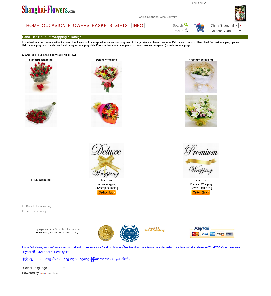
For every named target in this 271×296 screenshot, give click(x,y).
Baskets (102, 25)
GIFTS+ (122, 25)
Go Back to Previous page (37, 206)
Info (138, 25)
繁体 (200, 2)
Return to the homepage (35, 211)
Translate (52, 273)
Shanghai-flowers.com (67, 229)
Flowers (79, 25)
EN (205, 2)
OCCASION (54, 25)
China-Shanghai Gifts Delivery (153, 16)
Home (33, 25)
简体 (194, 2)
